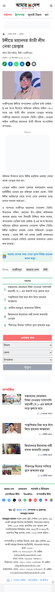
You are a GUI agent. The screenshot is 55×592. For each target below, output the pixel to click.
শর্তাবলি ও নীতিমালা (40, 489)
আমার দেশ (32, 269)
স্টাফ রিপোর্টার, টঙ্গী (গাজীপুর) (17, 53)
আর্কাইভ (44, 580)
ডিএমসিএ (28, 494)
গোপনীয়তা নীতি (12, 494)
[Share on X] (28, 64)
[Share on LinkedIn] (22, 64)
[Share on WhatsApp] (16, 64)
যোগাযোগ (22, 489)
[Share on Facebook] (10, 64)
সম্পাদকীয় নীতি (44, 494)
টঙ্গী (45, 269)
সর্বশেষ (27, 281)
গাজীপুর (17, 269)
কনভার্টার (32, 580)
